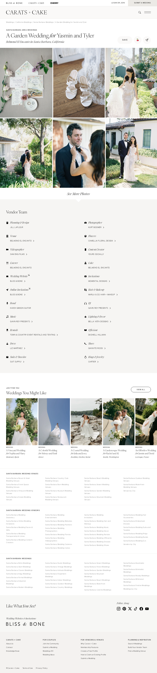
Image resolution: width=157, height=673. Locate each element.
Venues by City (129, 491)
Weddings (10, 22)
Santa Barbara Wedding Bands (135, 537)
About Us (9, 644)
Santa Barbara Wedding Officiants (98, 538)
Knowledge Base (12, 651)
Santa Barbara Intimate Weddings (58, 570)
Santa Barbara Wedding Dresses (97, 542)
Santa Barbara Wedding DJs (134, 541)
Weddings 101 (48, 651)
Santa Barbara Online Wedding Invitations (18, 522)
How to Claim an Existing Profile (93, 655)
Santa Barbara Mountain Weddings (94, 575)
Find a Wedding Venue (137, 651)
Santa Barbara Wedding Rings (135, 533)
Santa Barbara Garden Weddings (97, 570)
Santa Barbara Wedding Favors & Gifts (19, 528)
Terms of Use (28, 668)
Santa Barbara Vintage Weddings (58, 567)
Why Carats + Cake (89, 644)
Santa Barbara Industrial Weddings (16, 582)
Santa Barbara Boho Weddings (18, 563)
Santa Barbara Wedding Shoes (96, 545)
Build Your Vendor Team (137, 647)
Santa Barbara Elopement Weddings (55, 575)
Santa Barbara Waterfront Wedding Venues (133, 486)
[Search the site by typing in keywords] (138, 12)
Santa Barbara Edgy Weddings (18, 574)
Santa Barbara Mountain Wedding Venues (97, 498)
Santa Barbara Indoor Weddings (58, 580)
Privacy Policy (42, 668)
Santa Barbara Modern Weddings (19, 587)
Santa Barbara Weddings (43, 22)
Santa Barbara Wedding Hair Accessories (134, 516)
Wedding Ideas (48, 655)
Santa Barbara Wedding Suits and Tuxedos (137, 528)
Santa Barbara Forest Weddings (97, 567)
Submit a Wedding (50, 647)
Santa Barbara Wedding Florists (58, 534)
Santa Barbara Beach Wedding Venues (96, 479)
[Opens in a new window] (14, 3)
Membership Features (89, 647)
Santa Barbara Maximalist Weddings (133, 564)
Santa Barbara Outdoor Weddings (58, 584)
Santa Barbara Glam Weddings (18, 567)
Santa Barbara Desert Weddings (97, 563)
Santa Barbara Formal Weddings (19, 577)
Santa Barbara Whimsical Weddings (133, 580)
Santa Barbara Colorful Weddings (97, 590)
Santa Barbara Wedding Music (96, 527)
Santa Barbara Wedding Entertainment (54, 516)
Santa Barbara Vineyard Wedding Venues (19, 492)
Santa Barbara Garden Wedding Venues (97, 492)
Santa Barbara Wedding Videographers (54, 539)
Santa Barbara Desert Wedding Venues (96, 486)
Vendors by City (129, 544)
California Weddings (24, 22)
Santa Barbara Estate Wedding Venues (18, 498)
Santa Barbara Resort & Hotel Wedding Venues (18, 479)
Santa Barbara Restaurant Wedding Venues (55, 498)
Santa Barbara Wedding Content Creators (19, 541)
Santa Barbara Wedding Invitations (93, 516)
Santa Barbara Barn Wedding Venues (57, 486)
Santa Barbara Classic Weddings (19, 570)
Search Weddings (135, 644)
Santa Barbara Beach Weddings (97, 580)
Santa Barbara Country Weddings (58, 587)
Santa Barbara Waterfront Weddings (94, 585)
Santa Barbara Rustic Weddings (58, 563)
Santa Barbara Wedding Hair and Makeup (97, 522)
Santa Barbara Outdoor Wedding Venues (136, 479)
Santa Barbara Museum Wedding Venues (58, 492)
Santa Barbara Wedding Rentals (97, 534)
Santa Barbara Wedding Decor (96, 531)
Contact (9, 647)
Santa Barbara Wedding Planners (58, 525)
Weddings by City (130, 589)
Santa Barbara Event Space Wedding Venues (17, 486)
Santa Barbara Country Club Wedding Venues (56, 479)
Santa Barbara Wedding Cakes (57, 548)
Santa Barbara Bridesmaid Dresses (134, 522)
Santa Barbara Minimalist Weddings (133, 570)
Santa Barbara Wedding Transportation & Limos (15, 535)
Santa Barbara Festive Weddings (136, 585)
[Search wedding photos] (54, 3)
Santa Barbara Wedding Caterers (58, 544)
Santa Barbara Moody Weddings (136, 576)
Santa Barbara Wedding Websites (58, 521)
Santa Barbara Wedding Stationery (15, 516)
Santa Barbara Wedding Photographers (54, 529)
